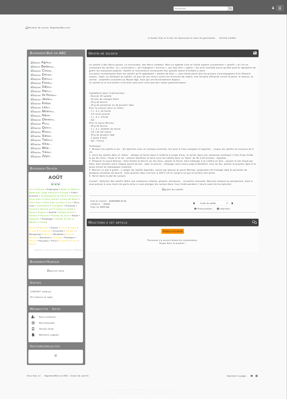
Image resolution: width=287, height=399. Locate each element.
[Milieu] (283, 164)
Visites (55, 283)
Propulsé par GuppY (119, 390)
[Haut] (283, 160)
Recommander (46, 323)
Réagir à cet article (173, 231)
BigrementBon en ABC (56, 376)
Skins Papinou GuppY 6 (130, 393)
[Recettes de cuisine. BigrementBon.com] (48, 27)
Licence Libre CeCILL (157, 393)
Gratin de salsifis (103, 53)
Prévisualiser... (206, 208)
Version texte (46, 329)
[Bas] (283, 168)
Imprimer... (225, 208)
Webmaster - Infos (55, 309)
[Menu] (280, 8)
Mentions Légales (48, 335)
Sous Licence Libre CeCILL (163, 390)
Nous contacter (47, 317)
